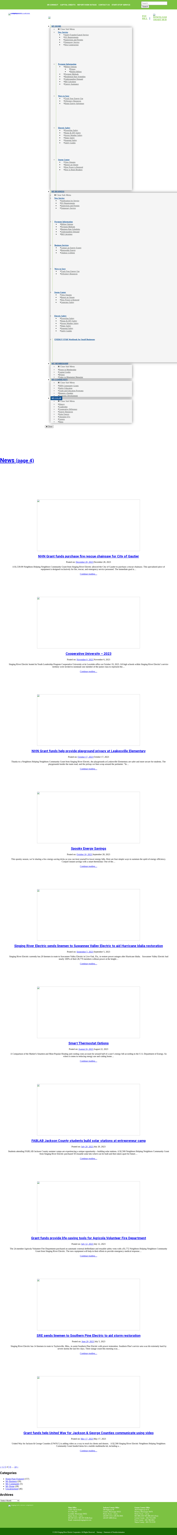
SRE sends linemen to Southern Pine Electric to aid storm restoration (88, 1336)
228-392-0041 (118, 1516)
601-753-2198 (151, 1518)
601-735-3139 (150, 1522)
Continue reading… (88, 574)
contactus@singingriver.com (82, 1520)
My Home (10, 1486)
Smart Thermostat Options (88, 1043)
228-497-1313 (107, 1516)
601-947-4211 (73, 1518)
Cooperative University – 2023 (88, 654)
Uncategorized (12, 1489)
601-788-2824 (149, 1520)
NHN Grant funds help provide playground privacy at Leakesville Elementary (89, 751)
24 (15, 1467)
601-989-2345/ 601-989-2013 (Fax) (146, 1516)
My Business (11, 1481)
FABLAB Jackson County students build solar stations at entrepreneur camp (88, 1141)
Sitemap (99, 1532)
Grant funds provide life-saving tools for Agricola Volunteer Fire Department (88, 1238)
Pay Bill (145, 17)
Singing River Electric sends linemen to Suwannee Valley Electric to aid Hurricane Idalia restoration (88, 946)
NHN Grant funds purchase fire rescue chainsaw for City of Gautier (88, 556)
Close (49, 427)
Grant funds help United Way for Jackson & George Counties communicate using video (89, 1433)
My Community (12, 1484)
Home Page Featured (15, 1479)
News (17, 460)
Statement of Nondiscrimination (114, 1532)
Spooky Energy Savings (88, 848)
